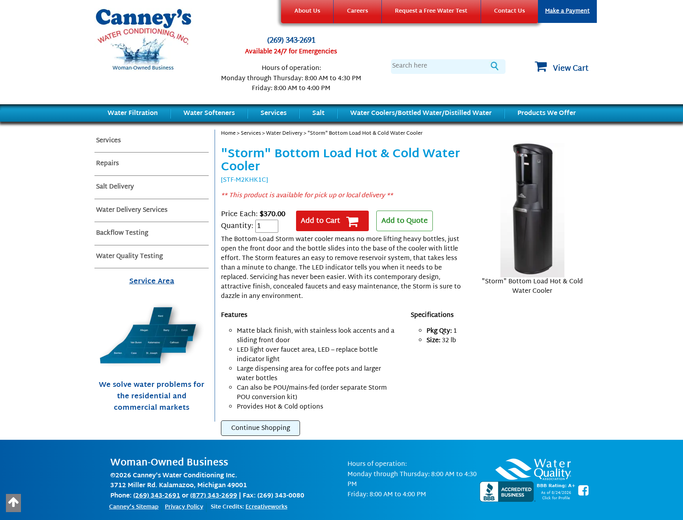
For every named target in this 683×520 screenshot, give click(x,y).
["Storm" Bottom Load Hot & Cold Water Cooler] (532, 208)
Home (228, 133)
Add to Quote (404, 221)
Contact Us (509, 11)
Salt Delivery (115, 187)
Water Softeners (209, 113)
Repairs (107, 164)
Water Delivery (284, 133)
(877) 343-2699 (213, 496)
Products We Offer (546, 113)
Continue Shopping (260, 428)
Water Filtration (133, 113)
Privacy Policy (184, 507)
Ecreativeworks (266, 507)
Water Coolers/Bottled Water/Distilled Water (421, 113)
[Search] (493, 66)
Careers (357, 11)
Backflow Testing (122, 233)
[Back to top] (13, 503)
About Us (307, 11)
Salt (318, 113)
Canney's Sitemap (133, 507)
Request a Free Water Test (431, 11)
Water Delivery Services (132, 210)
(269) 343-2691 (291, 41)
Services (273, 113)
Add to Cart (320, 221)
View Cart (571, 69)
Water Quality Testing (129, 256)
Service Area (151, 282)
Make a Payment (567, 11)
